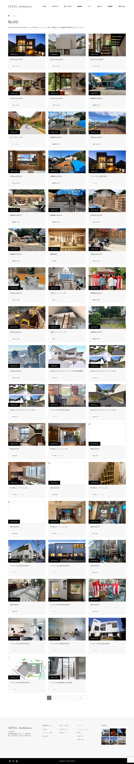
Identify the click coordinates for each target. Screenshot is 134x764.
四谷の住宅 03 (95, 566)
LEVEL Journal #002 (16, 98)
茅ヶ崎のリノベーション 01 (58, 527)
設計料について (64, 729)
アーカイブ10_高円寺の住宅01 (59, 566)
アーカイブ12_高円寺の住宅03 (59, 410)
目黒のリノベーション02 (58, 293)
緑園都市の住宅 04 (56, 215)
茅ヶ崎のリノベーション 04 (58, 449)
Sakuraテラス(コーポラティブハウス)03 (22, 410)
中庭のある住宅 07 (96, 137)
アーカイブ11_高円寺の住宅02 (19, 566)
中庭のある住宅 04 (96, 254)
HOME (44, 6)
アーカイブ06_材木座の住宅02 (100, 643)
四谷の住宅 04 (95, 527)
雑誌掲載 (54, 261)
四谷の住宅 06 (54, 488)
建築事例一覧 (46, 725)
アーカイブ (95, 183)
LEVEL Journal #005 (16, 59)
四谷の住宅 (15, 455)
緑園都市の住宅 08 (96, 98)
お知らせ (99, 6)
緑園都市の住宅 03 (16, 254)
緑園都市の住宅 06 (56, 176)
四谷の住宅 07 (95, 449)
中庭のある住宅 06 (16, 176)
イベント (80, 725)
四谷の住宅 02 (14, 604)
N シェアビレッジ (16, 144)
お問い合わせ (121, 6)
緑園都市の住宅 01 (96, 332)
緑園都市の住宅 (96, 105)
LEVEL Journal (16, 66)
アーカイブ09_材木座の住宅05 (59, 604)
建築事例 (79, 6)
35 (80, 698)
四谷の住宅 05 (14, 527)
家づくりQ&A (67, 6)
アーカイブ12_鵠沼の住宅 (99, 176)
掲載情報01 (53, 254)
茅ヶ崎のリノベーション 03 (18, 488)
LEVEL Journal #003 (97, 59)
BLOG (89, 6)
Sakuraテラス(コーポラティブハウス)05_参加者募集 (66, 371)
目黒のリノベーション (58, 300)
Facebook (13, 760)
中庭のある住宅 (96, 144)
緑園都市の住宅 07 (56, 137)
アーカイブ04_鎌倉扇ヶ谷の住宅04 (61, 682)
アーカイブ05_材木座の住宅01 (19, 682)
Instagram (16, 760)
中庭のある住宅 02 (16, 332)
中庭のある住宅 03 (16, 293)
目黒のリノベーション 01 (58, 332)
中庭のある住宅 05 (96, 215)
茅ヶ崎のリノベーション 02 (99, 488)
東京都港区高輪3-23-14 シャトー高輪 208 (19, 733)
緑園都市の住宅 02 (96, 293)
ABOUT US (55, 6)
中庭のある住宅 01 (16, 371)
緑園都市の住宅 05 (16, 215)
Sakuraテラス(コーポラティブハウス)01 (103, 410)
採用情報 (110, 6)
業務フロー (63, 732)
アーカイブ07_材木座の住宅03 (59, 643)
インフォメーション (82, 729)
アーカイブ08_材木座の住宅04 (19, 643)
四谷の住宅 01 (95, 604)
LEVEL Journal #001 (56, 98)
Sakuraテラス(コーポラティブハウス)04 (103, 371)
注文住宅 (44, 729)
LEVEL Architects (70, 761)
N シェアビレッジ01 (16, 137)
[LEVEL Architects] (31, 6)
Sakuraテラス (55, 377)
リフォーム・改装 (47, 732)
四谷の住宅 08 (14, 449)
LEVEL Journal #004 (56, 59)
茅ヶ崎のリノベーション (58, 455)
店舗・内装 (45, 736)
